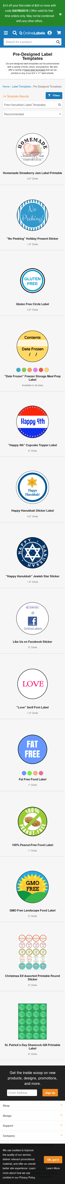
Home (6, 86)
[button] (5, 32)
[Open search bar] (14, 32)
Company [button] (9, 1135)
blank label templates (34, 69)
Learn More (53, 1168)
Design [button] (7, 1115)
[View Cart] (59, 33)
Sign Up (50, 1093)
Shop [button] (6, 1105)
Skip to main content (13, 18)
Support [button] (8, 1125)
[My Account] (49, 32)
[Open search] (58, 42)
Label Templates (21, 86)
